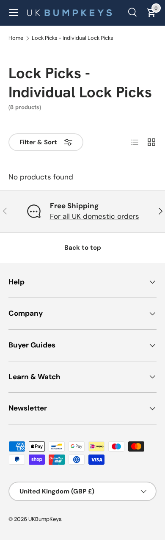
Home (15, 38)
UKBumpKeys (44, 519)
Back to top (82, 247)
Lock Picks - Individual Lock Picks (72, 38)
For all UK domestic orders (94, 216)
